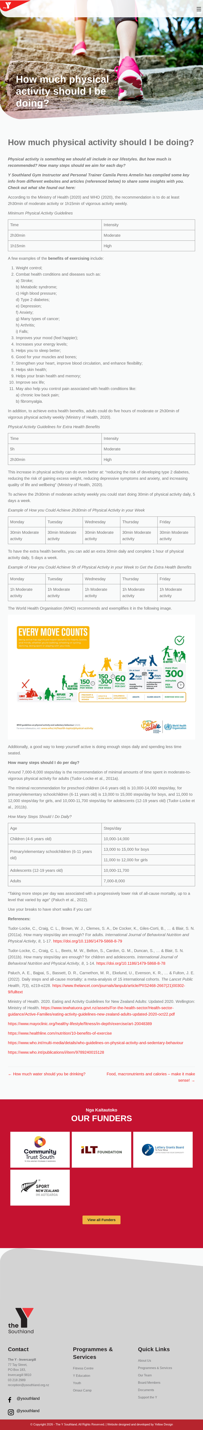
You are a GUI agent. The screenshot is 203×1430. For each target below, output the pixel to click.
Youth (77, 1383)
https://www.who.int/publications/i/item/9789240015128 (56, 1052)
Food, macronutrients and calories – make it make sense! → (151, 1077)
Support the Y (147, 1397)
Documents (146, 1390)
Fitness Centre (83, 1368)
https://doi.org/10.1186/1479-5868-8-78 (130, 963)
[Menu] (199, 9)
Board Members (149, 1382)
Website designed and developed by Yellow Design (140, 1424)
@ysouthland (28, 1398)
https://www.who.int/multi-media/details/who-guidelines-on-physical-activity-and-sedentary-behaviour (95, 1043)
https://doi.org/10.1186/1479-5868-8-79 (87, 941)
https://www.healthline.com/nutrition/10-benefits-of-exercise (60, 1033)
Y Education (81, 1375)
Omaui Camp (82, 1390)
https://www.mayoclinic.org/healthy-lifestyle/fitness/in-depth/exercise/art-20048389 (80, 1024)
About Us (144, 1360)
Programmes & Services (155, 1368)
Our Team (145, 1375)
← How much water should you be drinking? (46, 1074)
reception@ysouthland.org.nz (28, 1385)
